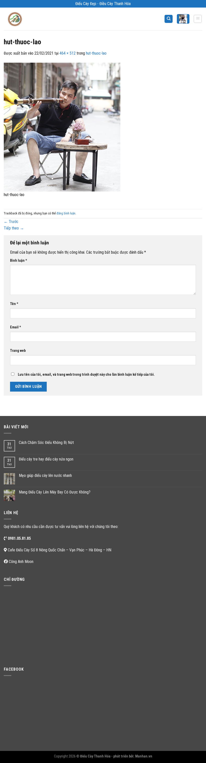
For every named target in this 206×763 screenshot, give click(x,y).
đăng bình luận (66, 213)
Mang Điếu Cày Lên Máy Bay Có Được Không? (54, 492)
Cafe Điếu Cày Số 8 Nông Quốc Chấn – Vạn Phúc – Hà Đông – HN (59, 550)
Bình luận (18, 260)
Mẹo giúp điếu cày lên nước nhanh (45, 475)
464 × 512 (68, 53)
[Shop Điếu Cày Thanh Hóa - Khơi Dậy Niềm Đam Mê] (16, 19)
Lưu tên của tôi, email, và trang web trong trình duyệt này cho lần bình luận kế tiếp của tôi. (86, 374)
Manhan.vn (143, 756)
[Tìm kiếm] (169, 19)
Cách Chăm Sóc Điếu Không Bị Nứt (46, 442)
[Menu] (198, 19)
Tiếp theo (14, 228)
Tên (14, 304)
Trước (11, 221)
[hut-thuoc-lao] (62, 126)
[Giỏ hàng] (183, 18)
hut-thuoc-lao (96, 53)
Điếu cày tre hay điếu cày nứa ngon (46, 459)
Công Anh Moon (21, 561)
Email (15, 327)
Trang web (18, 351)
